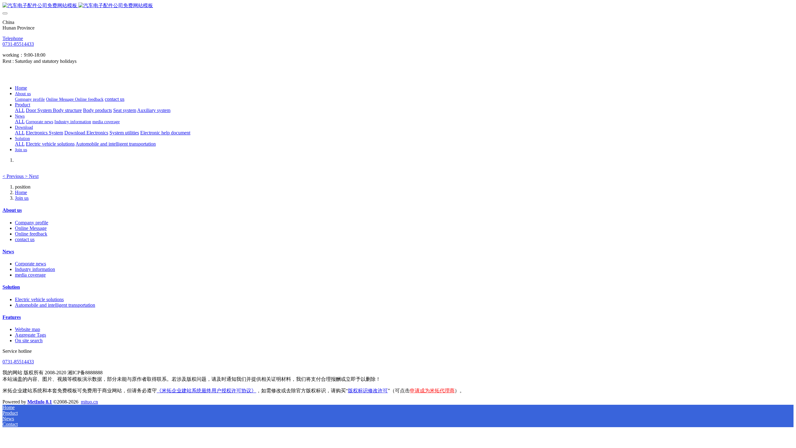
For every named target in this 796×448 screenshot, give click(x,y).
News (8, 251)
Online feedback (31, 233)
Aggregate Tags (30, 335)
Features (11, 317)
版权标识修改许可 (368, 390)
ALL (20, 110)
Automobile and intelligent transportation (55, 305)
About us (12, 210)
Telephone (12, 38)
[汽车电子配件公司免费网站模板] (398, 5)
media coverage (30, 275)
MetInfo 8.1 (39, 401)
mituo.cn (89, 401)
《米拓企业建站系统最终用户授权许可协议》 (206, 390)
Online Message (31, 228)
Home (21, 88)
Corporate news (30, 263)
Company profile (31, 222)
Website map (27, 329)
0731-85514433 (18, 44)
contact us (25, 239)
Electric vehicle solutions (39, 299)
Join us (22, 198)
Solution (11, 287)
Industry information (35, 269)
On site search (29, 340)
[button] (13, 176)
